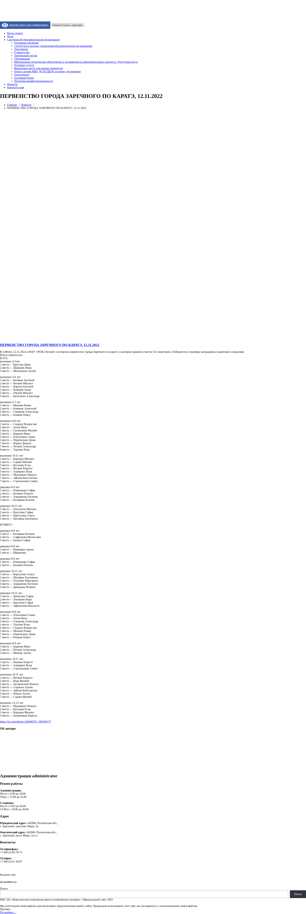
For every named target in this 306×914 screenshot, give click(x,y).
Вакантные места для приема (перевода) (38, 68)
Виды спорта (15, 33)
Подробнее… (8, 912)
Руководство (21, 52)
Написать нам (15, 87)
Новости (12, 84)
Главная (12, 104)
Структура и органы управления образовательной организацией (53, 45)
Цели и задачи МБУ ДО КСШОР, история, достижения (47, 71)
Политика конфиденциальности (33, 81)
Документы (21, 49)
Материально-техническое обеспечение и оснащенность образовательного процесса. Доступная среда (76, 61)
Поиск (4, 888)
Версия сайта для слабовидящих (28, 24)
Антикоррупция (24, 77)
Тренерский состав (25, 55)
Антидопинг (22, 74)
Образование (22, 58)
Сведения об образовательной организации (33, 39)
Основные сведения (26, 42)
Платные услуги (24, 65)
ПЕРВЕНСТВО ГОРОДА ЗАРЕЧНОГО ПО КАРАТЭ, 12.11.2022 (49, 345)
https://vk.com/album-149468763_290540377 (25, 721)
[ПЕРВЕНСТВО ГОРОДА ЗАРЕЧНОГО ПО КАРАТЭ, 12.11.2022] (151, 338)
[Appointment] (22, 14)
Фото (10, 36)
